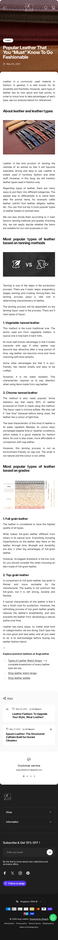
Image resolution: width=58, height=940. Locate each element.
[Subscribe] (50, 852)
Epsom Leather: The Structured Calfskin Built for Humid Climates (25, 737)
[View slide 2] (27, 776)
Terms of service (35, 923)
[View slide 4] (34, 776)
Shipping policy (48, 923)
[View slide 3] (31, 776)
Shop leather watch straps (22, 673)
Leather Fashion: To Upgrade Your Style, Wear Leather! (29, 715)
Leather (8, 40)
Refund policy (9, 923)
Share (10, 698)
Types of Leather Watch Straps (25, 660)
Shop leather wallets (19, 677)
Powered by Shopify (39, 919)
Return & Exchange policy (29, 927)
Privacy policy (21, 923)
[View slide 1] (23, 776)
